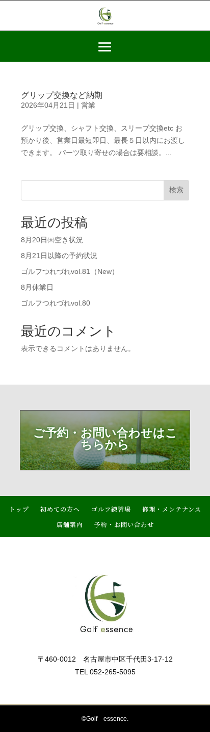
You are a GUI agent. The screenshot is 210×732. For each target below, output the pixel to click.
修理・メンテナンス (171, 509)
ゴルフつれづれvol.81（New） (70, 271)
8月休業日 (37, 287)
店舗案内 (70, 524)
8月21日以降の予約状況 (59, 255)
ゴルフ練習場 (111, 509)
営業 (88, 105)
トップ (19, 509)
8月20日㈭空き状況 (52, 240)
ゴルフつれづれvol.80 (55, 303)
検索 (176, 190)
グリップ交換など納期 (61, 95)
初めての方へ (60, 509)
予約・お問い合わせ (124, 524)
